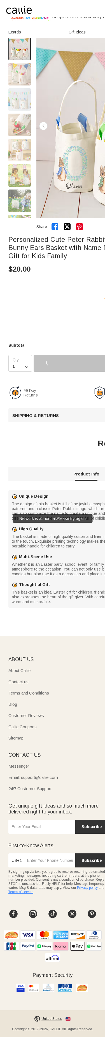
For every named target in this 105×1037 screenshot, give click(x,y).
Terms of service (20, 892)
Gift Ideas (77, 32)
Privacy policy (87, 888)
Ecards (14, 32)
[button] (43, 126)
